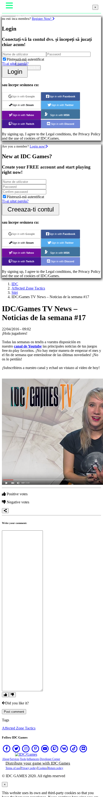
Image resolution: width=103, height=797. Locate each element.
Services (14, 759)
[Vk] (64, 748)
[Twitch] (54, 748)
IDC (14, 284)
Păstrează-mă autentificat (25, 59)
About (5, 759)
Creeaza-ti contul (30, 209)
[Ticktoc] (74, 748)
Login (14, 71)
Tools (23, 759)
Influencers (33, 759)
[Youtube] (45, 748)
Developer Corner (50, 759)
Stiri (14, 292)
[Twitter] (16, 748)
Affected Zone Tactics (28, 288)
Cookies (42, 768)
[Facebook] (6, 748)
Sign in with (23, 96)
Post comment (14, 711)
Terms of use (13, 768)
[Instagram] (26, 748)
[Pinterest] (35, 748)
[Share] (5, 510)
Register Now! (42, 19)
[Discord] (83, 748)
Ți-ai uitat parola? (15, 64)
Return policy (55, 768)
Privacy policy (29, 768)
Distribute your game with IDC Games (38, 763)
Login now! (38, 146)
